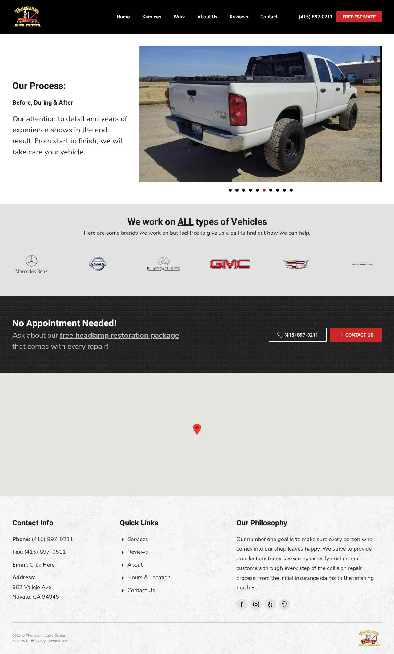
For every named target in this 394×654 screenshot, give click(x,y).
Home (123, 17)
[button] (197, 429)
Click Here (42, 564)
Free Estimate (359, 17)
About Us (207, 17)
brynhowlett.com (54, 640)
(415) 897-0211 (316, 17)
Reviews (239, 17)
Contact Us (141, 590)
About (135, 564)
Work (179, 17)
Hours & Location (149, 577)
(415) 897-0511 (45, 552)
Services (151, 17)
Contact (268, 17)
